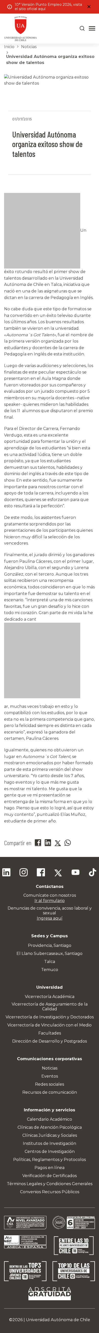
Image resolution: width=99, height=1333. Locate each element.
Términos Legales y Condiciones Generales (49, 1183)
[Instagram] (24, 873)
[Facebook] (41, 873)
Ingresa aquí (49, 918)
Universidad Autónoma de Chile (58, 1319)
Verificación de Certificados (49, 1175)
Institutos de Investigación (49, 1143)
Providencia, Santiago (49, 945)
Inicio (9, 46)
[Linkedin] (6, 873)
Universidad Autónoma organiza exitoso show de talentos (50, 59)
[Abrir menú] (92, 28)
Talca (49, 961)
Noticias (29, 46)
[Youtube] (75, 873)
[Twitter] (58, 873)
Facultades (49, 1033)
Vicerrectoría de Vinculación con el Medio (49, 1025)
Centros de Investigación (50, 1151)
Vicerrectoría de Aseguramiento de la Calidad (50, 1006)
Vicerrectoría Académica (49, 996)
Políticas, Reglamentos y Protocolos (49, 1159)
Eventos (49, 1076)
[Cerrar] (89, 7)
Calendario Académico (49, 1119)
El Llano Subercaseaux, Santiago (49, 953)
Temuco (49, 969)
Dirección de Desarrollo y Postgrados (49, 1041)
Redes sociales (49, 1084)
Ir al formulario (50, 900)
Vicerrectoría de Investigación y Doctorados (50, 1017)
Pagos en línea (49, 1167)
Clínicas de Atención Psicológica (50, 1127)
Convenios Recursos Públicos (49, 1191)
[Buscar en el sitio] (82, 28)
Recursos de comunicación (49, 1092)
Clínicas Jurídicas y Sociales (49, 1135)
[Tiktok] (93, 873)
